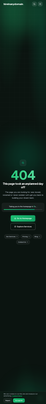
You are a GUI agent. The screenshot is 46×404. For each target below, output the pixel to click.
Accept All (19, 400)
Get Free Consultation (21, 77)
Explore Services (21, 85)
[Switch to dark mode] (34, 4)
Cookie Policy (17, 396)
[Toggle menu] (40, 4)
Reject (7, 400)
